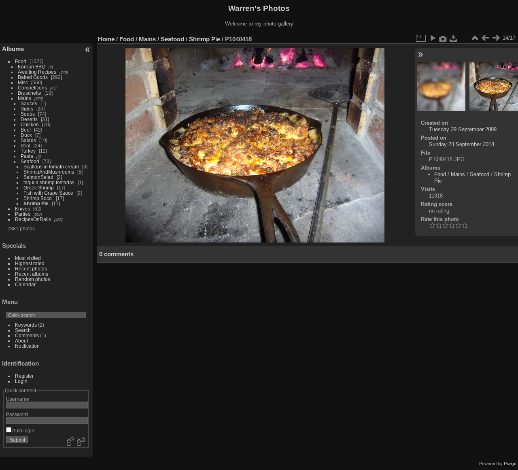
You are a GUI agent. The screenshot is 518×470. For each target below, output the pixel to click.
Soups (28, 114)
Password (17, 414)
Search (23, 330)
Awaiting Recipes (37, 71)
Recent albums (31, 273)
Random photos (32, 279)
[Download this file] (453, 38)
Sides (27, 108)
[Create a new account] (69, 441)
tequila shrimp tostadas (48, 182)
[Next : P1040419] (495, 38)
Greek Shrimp (38, 187)
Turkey (28, 150)
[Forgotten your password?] (80, 441)
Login (21, 381)
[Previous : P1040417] (485, 38)
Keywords (26, 325)
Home (106, 39)
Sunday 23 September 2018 (461, 144)
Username (17, 399)
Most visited (28, 258)
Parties (22, 214)
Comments (27, 335)
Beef (26, 129)
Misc (23, 82)
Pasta (27, 156)
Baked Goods (33, 77)
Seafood (30, 161)
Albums (13, 48)
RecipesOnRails (33, 219)
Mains (24, 98)
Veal (25, 145)
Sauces (29, 103)
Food (20, 61)
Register (24, 376)
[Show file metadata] (443, 38)
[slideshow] (432, 38)
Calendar (25, 284)
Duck (26, 135)
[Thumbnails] (474, 38)
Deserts (29, 119)
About (21, 340)
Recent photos (31, 268)
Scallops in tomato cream (51, 166)
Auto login (22, 430)
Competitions (32, 87)
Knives (22, 208)
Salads (28, 140)
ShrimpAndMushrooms (48, 171)
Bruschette (29, 93)
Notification (27, 346)
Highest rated (30, 263)
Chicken (30, 124)
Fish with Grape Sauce (48, 193)
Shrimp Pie (36, 203)
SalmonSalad (38, 177)
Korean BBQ (31, 66)
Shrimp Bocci (38, 198)
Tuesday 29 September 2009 (463, 129)
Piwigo (510, 463)
